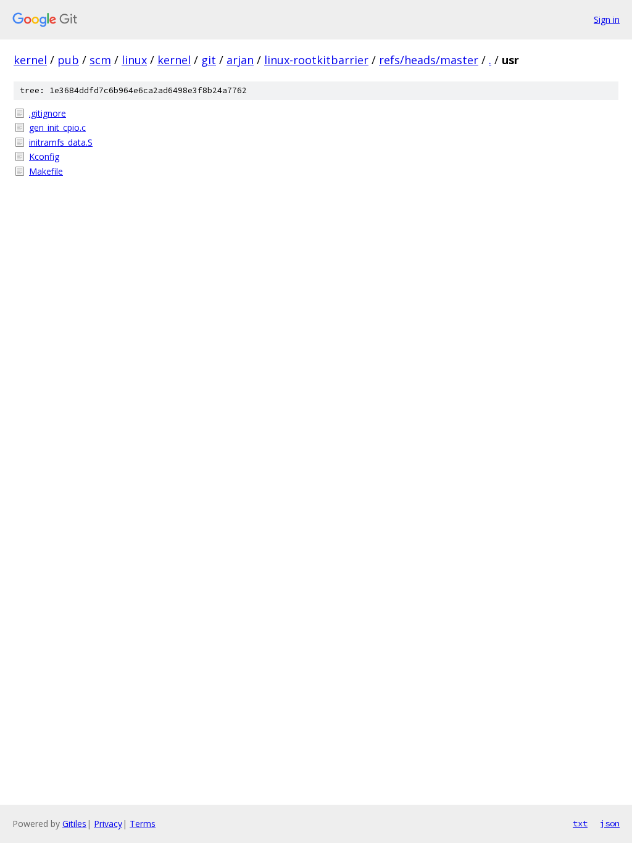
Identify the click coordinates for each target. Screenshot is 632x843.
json (610, 823)
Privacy (108, 823)
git (208, 59)
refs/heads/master (428, 59)
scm (100, 59)
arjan (240, 59)
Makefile (46, 171)
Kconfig (44, 156)
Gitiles (74, 823)
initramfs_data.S (61, 142)
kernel (30, 59)
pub (68, 59)
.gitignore (47, 113)
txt (580, 823)
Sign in (607, 19)
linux (134, 59)
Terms (143, 823)
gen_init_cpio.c (57, 127)
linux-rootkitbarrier (316, 59)
